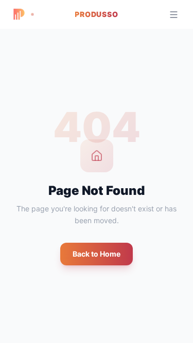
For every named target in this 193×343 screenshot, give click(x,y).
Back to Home (96, 253)
